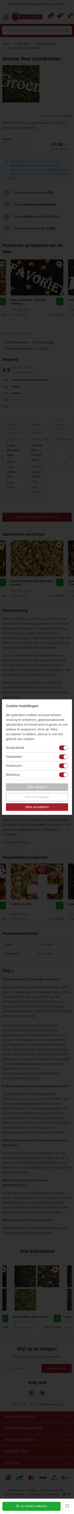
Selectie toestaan (37, 797)
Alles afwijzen (37, 787)
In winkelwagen (33, 1506)
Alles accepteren (37, 807)
